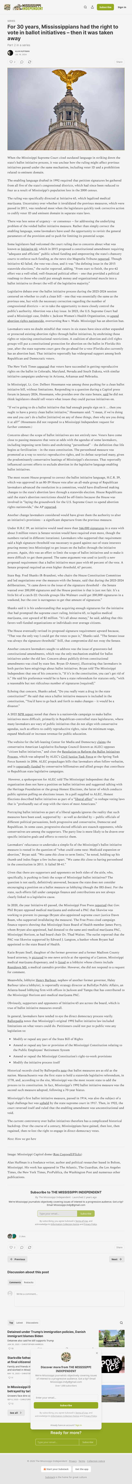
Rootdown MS (17, 967)
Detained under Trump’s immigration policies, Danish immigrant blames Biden (46, 1334)
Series (11, 21)
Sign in (122, 7)
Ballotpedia (15, 1021)
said (105, 394)
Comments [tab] (15, 1282)
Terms (82, 1461)
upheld (44, 1103)
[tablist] (21, 1282)
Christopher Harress (32, 1344)
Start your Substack (58, 1469)
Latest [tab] (19, 1322)
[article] (66, 1340)
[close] (96, 1353)
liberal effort (83, 799)
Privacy (73, 1461)
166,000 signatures (91, 528)
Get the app (81, 1469)
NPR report (25, 714)
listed (62, 962)
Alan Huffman (22, 51)
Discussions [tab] (32, 1322)
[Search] (85, 7)
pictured (37, 957)
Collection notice (96, 1461)
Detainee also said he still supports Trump (30, 1340)
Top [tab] (11, 1322)
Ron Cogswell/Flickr (67, 1154)
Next (115, 1259)
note (64, 1070)
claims (101, 742)
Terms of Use (81, 1412)
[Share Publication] (92, 7)
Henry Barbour (46, 980)
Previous (19, 1259)
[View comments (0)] (22, 62)
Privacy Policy (90, 1415)
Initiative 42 (29, 249)
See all (14, 1412)
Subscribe (105, 7)
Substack (50, 1477)
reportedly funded (28, 766)
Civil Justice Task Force (77, 756)
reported (103, 259)
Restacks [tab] (28, 1282)
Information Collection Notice (65, 1415)
